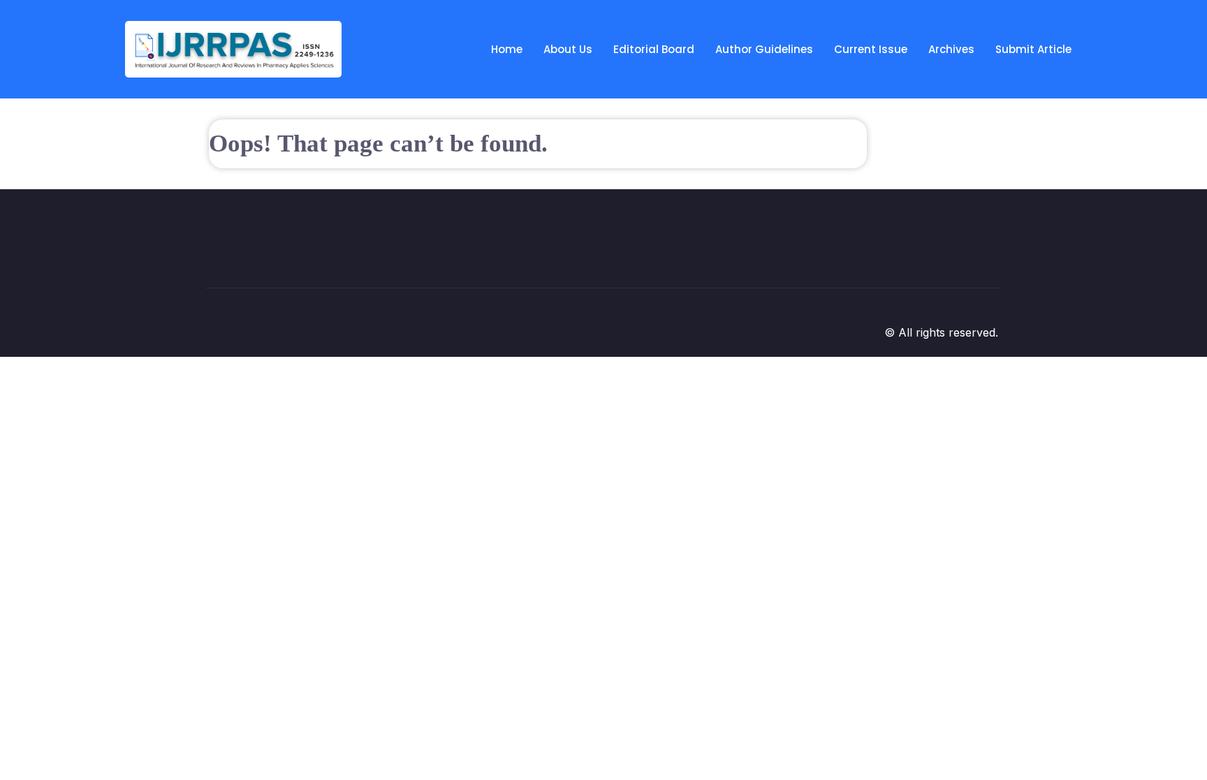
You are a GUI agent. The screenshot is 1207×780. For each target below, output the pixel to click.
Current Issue (870, 49)
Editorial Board (653, 49)
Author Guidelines (764, 49)
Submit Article (1033, 49)
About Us (567, 49)
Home (506, 49)
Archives (951, 49)
